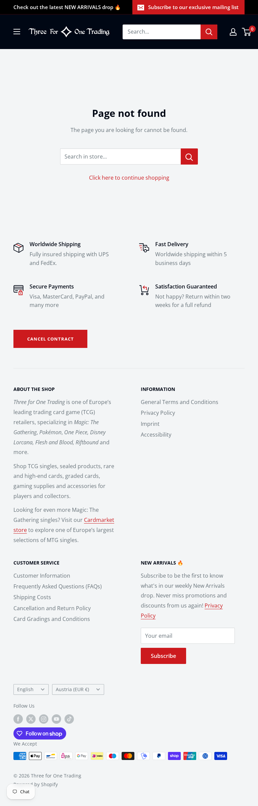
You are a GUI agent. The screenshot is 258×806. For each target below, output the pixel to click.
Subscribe (163, 656)
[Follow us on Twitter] (31, 719)
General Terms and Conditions (179, 402)
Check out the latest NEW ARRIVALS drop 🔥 (67, 7)
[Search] (209, 32)
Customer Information (41, 575)
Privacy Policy (158, 412)
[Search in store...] (189, 156)
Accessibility (156, 434)
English (25, 689)
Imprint (150, 424)
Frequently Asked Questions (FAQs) (57, 586)
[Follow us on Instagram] (43, 719)
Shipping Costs (32, 597)
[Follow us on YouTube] (56, 719)
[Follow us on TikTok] (69, 719)
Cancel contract (50, 339)
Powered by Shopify (35, 784)
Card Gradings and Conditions (51, 619)
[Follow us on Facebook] (18, 719)
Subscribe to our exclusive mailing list (193, 7)
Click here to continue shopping (129, 177)
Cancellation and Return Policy (52, 608)
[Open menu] (16, 31)
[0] (247, 32)
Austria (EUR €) (72, 689)
